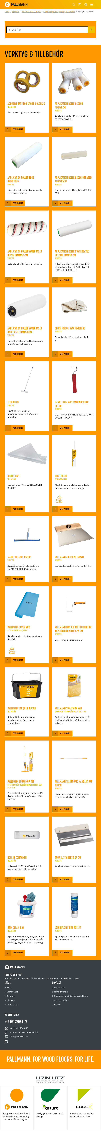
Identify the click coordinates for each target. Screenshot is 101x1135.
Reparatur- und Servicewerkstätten (71, 996)
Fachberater (60, 988)
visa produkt (18, 129)
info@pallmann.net (19, 1037)
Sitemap (11, 1000)
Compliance (12, 992)
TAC (9, 988)
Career (57, 1004)
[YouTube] (6, 1041)
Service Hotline (61, 1000)
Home (7, 12)
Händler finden (61, 992)
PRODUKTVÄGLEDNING (31, 12)
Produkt (15, 12)
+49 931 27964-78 (16, 1022)
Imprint (10, 996)
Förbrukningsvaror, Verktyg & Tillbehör (59, 12)
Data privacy (13, 1004)
